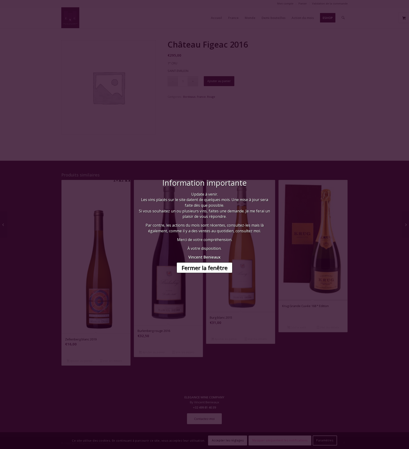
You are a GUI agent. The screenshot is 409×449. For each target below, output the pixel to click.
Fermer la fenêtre (204, 268)
